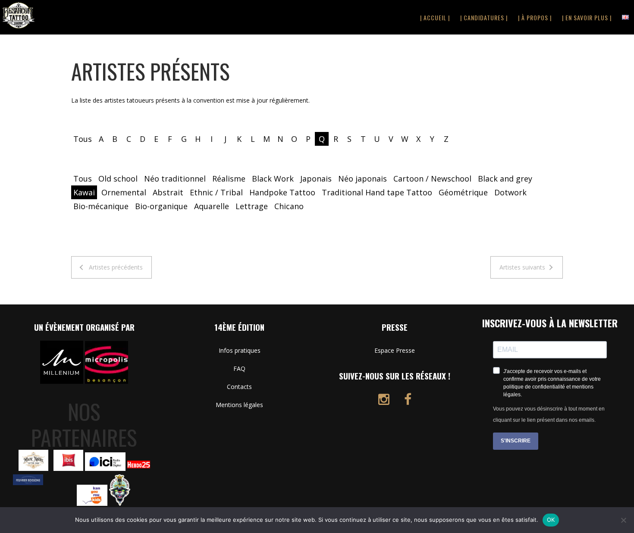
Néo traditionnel (175, 178)
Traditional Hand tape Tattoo (377, 192)
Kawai (84, 192)
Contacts (239, 387)
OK (551, 519)
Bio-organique (161, 206)
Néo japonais (362, 178)
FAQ (239, 368)
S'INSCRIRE (515, 441)
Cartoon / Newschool (432, 178)
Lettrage (251, 206)
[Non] (623, 520)
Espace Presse (394, 350)
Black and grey (505, 178)
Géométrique (463, 192)
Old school (118, 178)
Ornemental (123, 192)
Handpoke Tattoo (282, 192)
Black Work (273, 178)
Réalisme (228, 178)
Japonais (316, 178)
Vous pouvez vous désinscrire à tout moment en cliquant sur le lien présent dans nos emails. (549, 414)
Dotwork (510, 192)
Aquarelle (211, 206)
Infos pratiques (240, 350)
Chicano (289, 206)
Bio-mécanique (101, 206)
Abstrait (168, 192)
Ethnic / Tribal (216, 192)
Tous (82, 139)
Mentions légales (239, 405)
